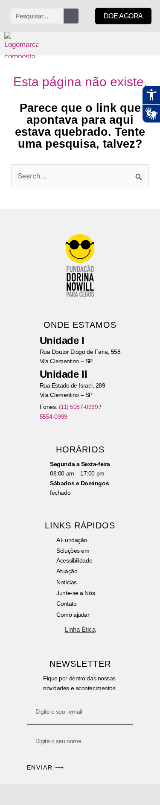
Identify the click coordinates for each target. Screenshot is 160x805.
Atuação (66, 571)
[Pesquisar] (71, 16)
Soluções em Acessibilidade (74, 555)
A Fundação (71, 540)
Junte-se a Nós (75, 592)
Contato (66, 603)
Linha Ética (80, 629)
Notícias (66, 582)
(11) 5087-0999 (78, 406)
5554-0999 (53, 416)
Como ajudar (72, 614)
